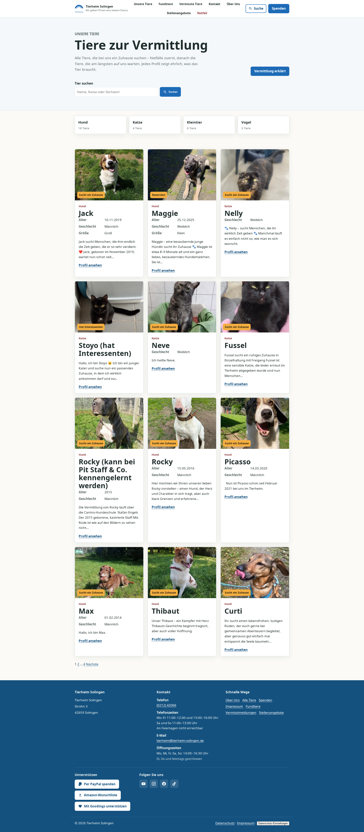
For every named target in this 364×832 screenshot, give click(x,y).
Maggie (165, 213)
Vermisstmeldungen (241, 712)
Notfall (202, 13)
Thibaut (165, 611)
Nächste (92, 664)
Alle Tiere (249, 700)
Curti (233, 611)
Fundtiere (166, 4)
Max (86, 611)
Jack (86, 213)
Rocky (162, 461)
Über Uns (233, 4)
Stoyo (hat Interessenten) (105, 349)
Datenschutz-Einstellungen (273, 823)
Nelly (233, 213)
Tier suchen (84, 83)
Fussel (235, 345)
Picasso (237, 461)
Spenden (279, 8)
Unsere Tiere (143, 4)
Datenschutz (225, 823)
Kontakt (214, 4)
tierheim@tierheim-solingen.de (180, 740)
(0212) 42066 (166, 705)
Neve (161, 345)
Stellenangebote (179, 13)
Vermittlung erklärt (270, 71)
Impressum (234, 706)
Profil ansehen (90, 265)
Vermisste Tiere (190, 4)
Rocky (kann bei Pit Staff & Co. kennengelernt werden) (107, 473)
